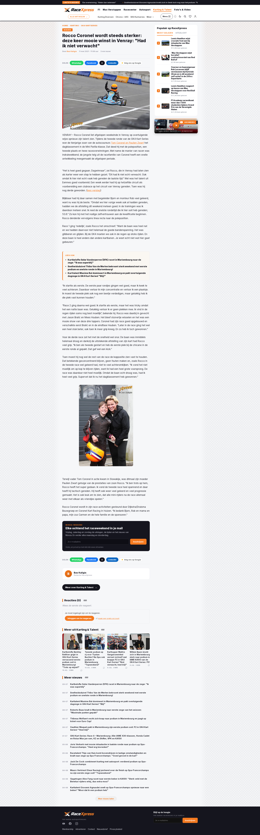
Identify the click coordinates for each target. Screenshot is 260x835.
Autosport (144, 9)
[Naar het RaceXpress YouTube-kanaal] (176, 126)
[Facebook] (70, 823)
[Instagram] (76, 823)
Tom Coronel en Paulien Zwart (127, 142)
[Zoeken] (185, 16)
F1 (99, 9)
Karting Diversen (106, 17)
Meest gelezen (165, 33)
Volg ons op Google (132, 63)
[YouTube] (63, 823)
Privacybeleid (116, 829)
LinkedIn (112, 63)
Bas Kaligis (72, 51)
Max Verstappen (112, 9)
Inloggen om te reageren (79, 618)
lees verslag (93, 190)
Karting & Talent (162, 9)
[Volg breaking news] (175, 16)
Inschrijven (138, 542)
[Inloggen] (195, 16)
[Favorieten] (190, 16)
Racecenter (130, 9)
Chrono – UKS (122, 17)
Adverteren (81, 829)
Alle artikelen (78, 16)
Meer (150, 17)
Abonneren (189, 122)
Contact (91, 829)
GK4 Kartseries (137, 17)
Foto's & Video (182, 9)
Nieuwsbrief (102, 829)
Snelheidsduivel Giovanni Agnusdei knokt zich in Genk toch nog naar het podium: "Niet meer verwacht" (143, 2)
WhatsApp (76, 63)
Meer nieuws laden (106, 799)
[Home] (78, 9)
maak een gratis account (108, 618)
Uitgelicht (181, 33)
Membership (67, 829)
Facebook (91, 63)
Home (65, 26)
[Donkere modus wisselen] (180, 16)
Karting (74, 26)
